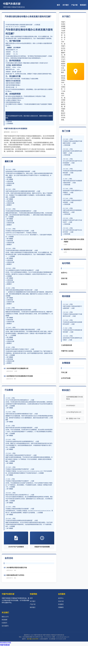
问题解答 (61, 607)
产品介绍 (74, 5)
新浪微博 (4, 620)
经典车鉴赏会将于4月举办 (15, 575)
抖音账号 (4, 623)
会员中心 (64, 273)
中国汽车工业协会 (67, 351)
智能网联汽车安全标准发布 (73, 249)
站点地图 (8, 643)
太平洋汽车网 (65, 378)
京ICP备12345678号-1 (33, 639)
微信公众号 (5, 617)
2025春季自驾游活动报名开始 (16, 567)
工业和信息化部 (66, 345)
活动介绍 (64, 278)
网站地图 (3, 643)
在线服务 (61, 604)
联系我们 (83, 5)
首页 (58, 5)
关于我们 (66, 5)
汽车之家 (64, 372)
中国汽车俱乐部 (5, 645)
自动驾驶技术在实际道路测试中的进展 (19, 376)
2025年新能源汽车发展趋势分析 (17, 368)
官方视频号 (5, 626)
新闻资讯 (64, 284)
